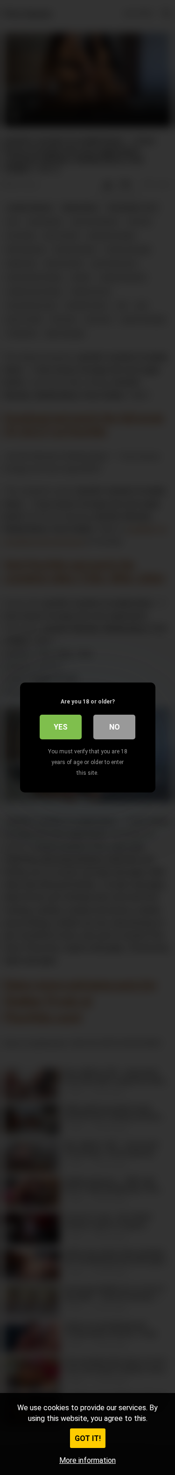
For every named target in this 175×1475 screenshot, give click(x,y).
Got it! (88, 1438)
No (114, 727)
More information (87, 1460)
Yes (61, 727)
